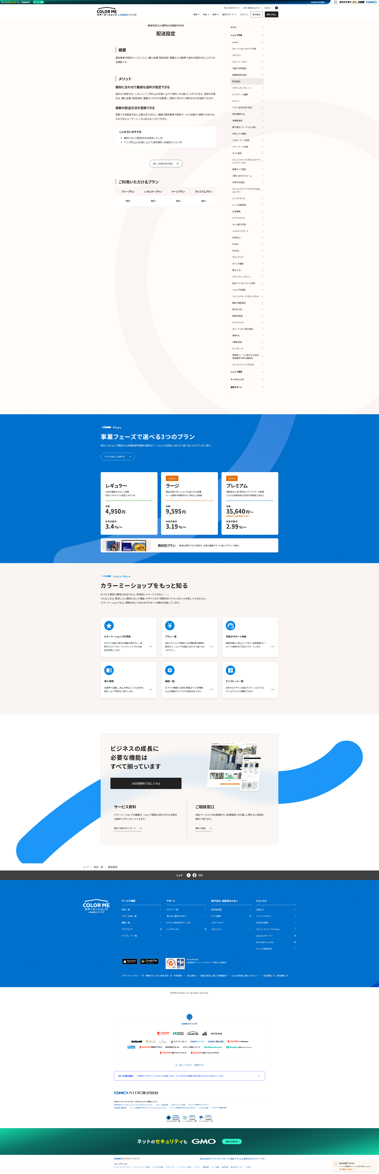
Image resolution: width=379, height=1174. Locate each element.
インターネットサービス (122, 1167)
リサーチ (197, 1167)
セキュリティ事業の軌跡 (219, 1107)
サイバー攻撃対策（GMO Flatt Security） (183, 1108)
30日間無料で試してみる (146, 783)
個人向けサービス (237, 1167)
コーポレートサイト (183, 1064)
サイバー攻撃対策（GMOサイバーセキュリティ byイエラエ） (148, 1108)
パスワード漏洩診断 (162, 1105)
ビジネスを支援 (158, 1167)
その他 (248, 1167)
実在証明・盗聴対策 (120, 1108)
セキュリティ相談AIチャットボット (198, 1105)
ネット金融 (215, 1167)
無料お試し (272, 14)
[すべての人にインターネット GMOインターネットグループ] (358, 2)
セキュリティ (170, 1167)
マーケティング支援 (184, 1167)
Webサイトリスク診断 (178, 1105)
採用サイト (199, 1064)
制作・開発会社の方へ (252, 8)
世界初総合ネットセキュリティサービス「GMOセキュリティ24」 (133, 1105)
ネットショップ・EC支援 (141, 1167)
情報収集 (206, 1167)
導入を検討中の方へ (232, 8)
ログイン (244, 14)
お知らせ (267, 8)
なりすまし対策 (203, 1108)
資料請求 (256, 14)
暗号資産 (225, 1167)
